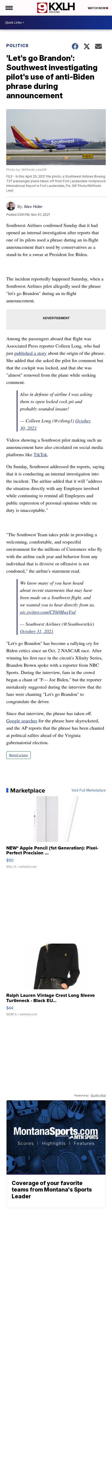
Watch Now (97, 8)
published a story (30, 353)
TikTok (40, 454)
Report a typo (18, 755)
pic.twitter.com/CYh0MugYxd (48, 612)
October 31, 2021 (36, 631)
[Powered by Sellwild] (98, 1095)
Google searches (21, 720)
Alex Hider (33, 206)
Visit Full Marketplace (89, 790)
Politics (17, 45)
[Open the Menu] (9, 7)
